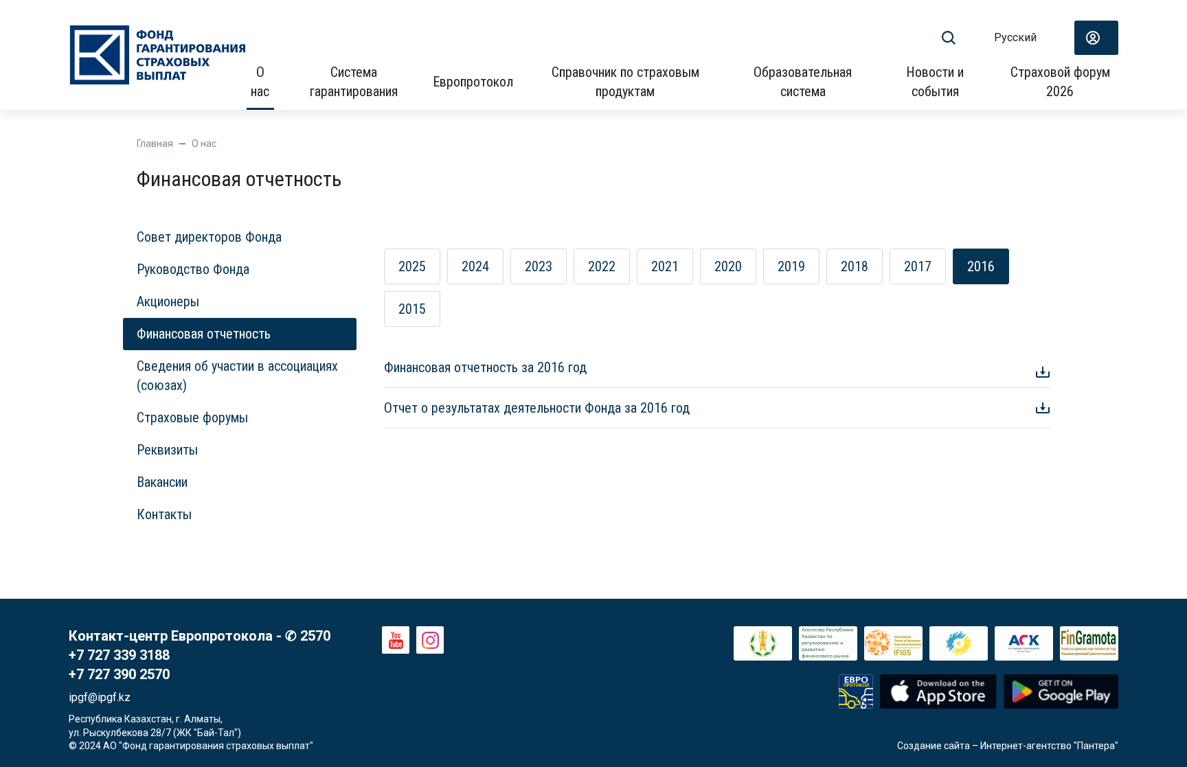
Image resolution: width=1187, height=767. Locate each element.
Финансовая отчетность (204, 333)
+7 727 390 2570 (119, 674)
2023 (538, 266)
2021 (665, 266)
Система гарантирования (354, 82)
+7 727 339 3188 (119, 655)
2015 (412, 309)
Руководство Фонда (193, 269)
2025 (412, 266)
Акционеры (168, 301)
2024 (475, 266)
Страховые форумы (192, 417)
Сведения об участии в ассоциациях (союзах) (237, 375)
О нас (260, 82)
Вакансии (162, 482)
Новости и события (935, 82)
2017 (917, 266)
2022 (601, 266)
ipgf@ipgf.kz (100, 697)
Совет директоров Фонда (209, 237)
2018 (854, 266)
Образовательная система (803, 82)
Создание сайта (933, 745)
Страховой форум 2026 (1060, 82)
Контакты (164, 514)
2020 (728, 266)
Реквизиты (167, 450)
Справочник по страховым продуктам (625, 82)
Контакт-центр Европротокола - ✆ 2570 (199, 636)
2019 (791, 266)
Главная (155, 143)
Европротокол (473, 81)
